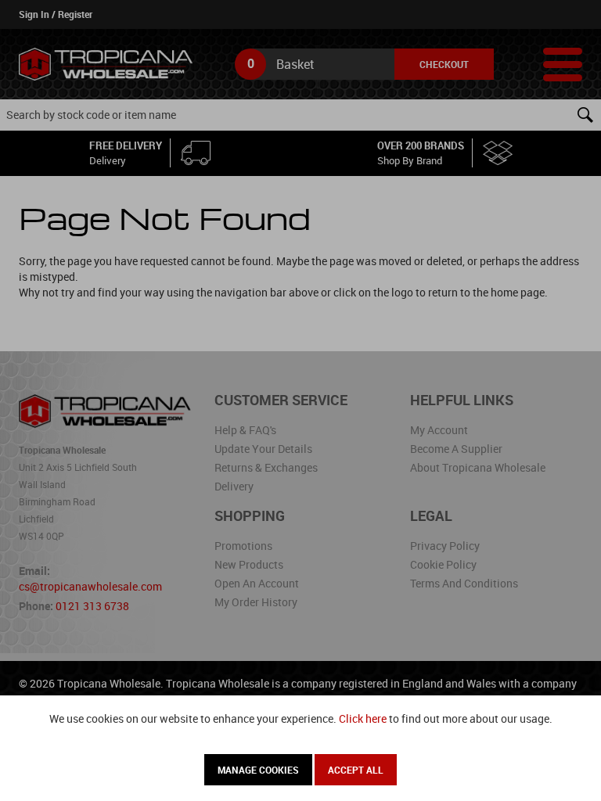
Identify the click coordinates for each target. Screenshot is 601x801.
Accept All (355, 769)
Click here (363, 718)
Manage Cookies (258, 769)
